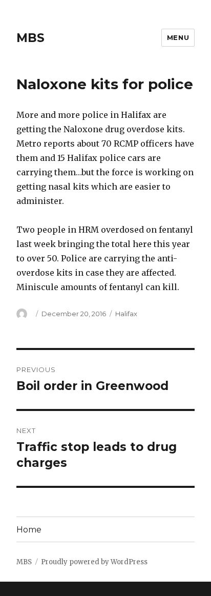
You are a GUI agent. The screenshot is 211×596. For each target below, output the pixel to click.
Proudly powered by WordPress (94, 562)
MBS (30, 38)
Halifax (126, 314)
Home (28, 530)
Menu (178, 37)
